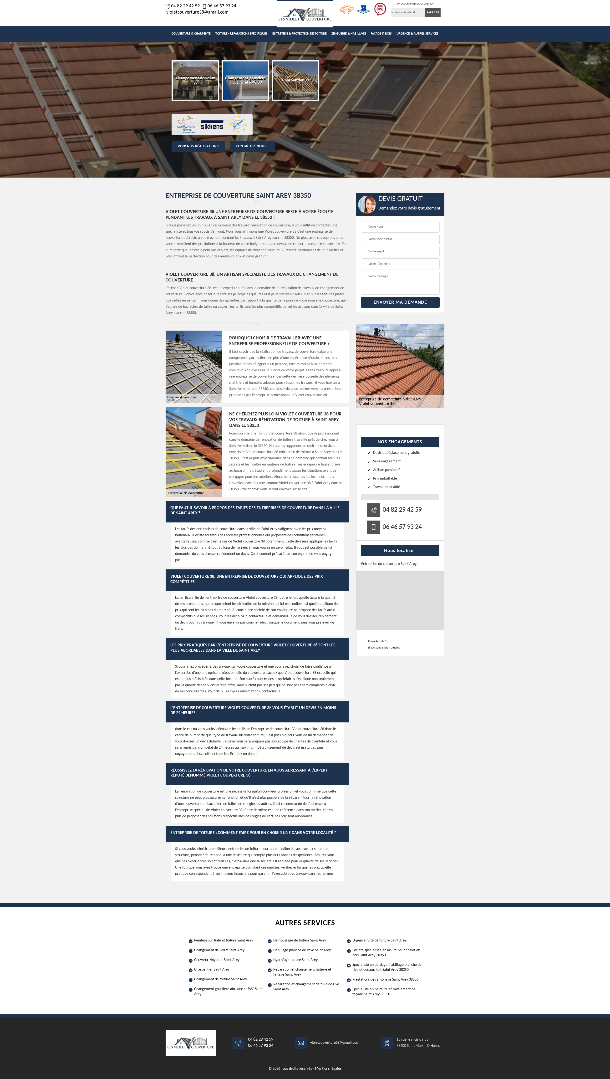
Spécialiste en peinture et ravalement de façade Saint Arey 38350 (383, 991)
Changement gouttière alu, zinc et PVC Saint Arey (228, 991)
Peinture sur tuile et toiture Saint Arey (223, 940)
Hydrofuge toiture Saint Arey (295, 960)
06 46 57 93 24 (222, 6)
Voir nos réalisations (198, 146)
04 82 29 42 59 (185, 6)
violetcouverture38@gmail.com (197, 12)
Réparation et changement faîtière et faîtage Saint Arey (302, 972)
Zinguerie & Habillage (348, 34)
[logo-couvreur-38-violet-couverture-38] (305, 13)
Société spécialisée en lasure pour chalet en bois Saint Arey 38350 (386, 952)
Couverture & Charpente (191, 34)
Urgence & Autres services (417, 34)
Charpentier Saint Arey (211, 970)
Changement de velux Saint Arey (219, 950)
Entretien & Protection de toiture (299, 34)
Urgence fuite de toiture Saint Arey (379, 940)
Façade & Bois (381, 34)
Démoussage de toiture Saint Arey (299, 940)
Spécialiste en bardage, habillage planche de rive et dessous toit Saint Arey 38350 (387, 967)
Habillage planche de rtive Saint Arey (302, 950)
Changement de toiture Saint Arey (220, 979)
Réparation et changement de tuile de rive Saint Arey (306, 986)
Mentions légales (328, 1069)
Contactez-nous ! (252, 146)
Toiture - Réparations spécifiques (241, 34)
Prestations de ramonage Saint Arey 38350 (385, 980)
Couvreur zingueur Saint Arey (216, 960)
